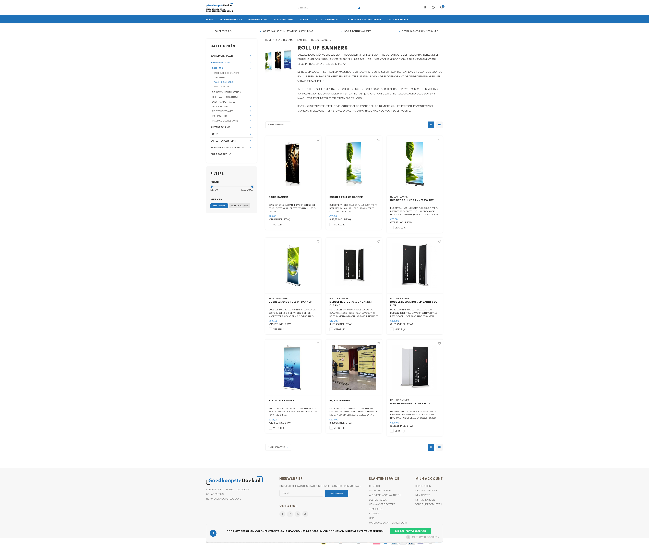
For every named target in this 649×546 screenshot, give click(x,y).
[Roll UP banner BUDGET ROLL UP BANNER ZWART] (415, 164)
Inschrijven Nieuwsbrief (357, 31)
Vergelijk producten (428, 504)
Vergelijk (278, 224)
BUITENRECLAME (283, 19)
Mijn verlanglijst (426, 499)
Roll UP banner (239, 205)
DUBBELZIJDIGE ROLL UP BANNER (290, 302)
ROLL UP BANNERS (223, 82)
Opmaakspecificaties (382, 504)
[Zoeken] (358, 7)
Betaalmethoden (380, 490)
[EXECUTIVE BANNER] (293, 367)
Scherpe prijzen (223, 31)
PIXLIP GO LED (219, 116)
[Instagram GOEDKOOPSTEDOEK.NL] (290, 514)
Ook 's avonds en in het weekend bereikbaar (288, 31)
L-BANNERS (220, 77)
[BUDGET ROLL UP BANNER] (354, 164)
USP (371, 518)
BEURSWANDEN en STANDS (226, 92)
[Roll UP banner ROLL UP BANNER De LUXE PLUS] (415, 367)
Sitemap (374, 513)
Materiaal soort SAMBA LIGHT (388, 522)
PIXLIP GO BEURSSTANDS (225, 120)
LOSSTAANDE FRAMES (223, 101)
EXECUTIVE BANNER (281, 400)
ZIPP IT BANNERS (222, 86)
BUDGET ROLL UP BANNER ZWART (412, 200)
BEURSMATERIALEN (231, 19)
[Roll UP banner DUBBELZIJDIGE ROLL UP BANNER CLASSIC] (354, 266)
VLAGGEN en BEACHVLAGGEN (364, 19)
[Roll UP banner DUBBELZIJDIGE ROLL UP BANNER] (293, 266)
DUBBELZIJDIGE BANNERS (226, 73)
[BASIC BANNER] (293, 164)
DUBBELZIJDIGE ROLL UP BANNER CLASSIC (350, 303)
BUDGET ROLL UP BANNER (346, 197)
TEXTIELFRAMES (220, 106)
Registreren (423, 485)
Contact (374, 485)
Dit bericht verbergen (410, 531)
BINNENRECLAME (257, 19)
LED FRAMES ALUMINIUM (225, 97)
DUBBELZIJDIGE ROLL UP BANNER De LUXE (413, 303)
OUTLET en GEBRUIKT (327, 19)
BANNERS (217, 68)
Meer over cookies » (425, 537)
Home (209, 19)
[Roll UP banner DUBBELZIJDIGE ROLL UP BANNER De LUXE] (415, 266)
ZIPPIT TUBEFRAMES (222, 111)
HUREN (304, 19)
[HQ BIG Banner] (354, 367)
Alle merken (219, 205)
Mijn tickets (422, 495)
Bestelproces (378, 499)
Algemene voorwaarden (385, 495)
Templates (375, 508)
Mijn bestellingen (426, 490)
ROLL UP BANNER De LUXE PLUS (410, 403)
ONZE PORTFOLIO (398, 19)
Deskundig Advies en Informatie (420, 31)
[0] (441, 7)
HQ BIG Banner (339, 400)
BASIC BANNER (278, 197)
